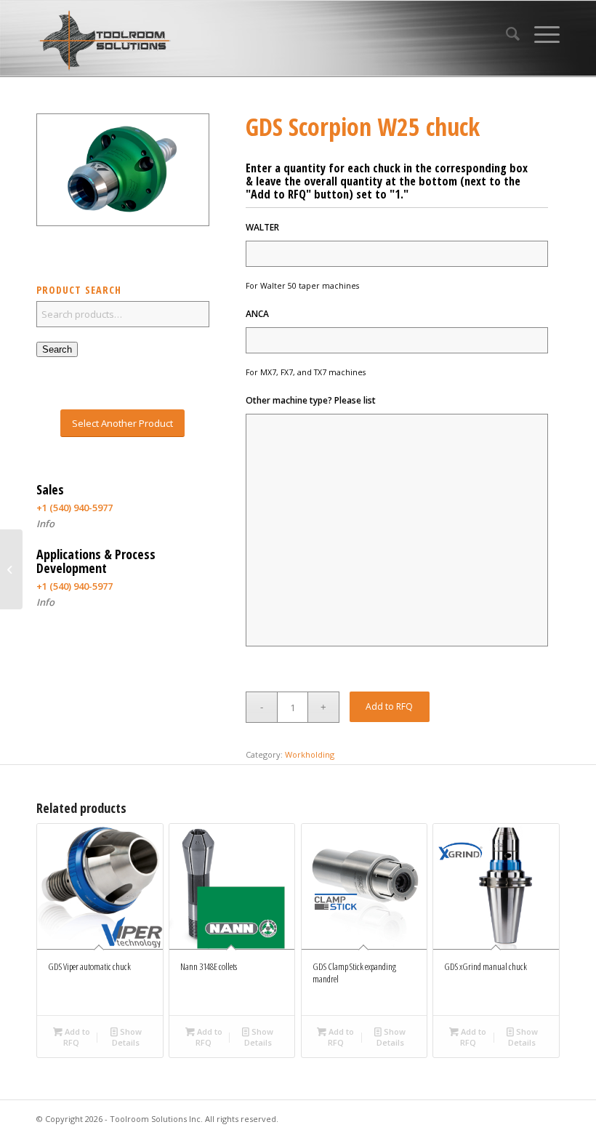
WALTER (262, 227)
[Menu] (540, 33)
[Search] (505, 33)
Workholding (309, 754)
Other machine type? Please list (311, 400)
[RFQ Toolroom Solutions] (104, 40)
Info (45, 523)
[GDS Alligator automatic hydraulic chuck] (11, 569)
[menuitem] (505, 33)
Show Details (127, 1037)
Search (57, 349)
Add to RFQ (389, 706)
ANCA (257, 314)
